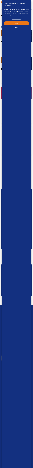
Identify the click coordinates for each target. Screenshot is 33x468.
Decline (16, 27)
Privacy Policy (14, 15)
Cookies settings (16, 19)
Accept (16, 23)
